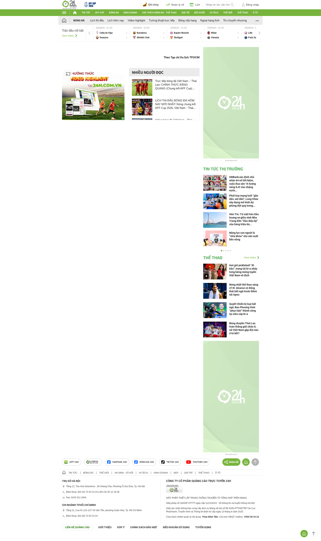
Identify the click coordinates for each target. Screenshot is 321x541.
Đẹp (176, 473)
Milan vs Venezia (222, 33)
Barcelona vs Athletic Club (148, 33)
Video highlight (136, 20)
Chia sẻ (234, 462)
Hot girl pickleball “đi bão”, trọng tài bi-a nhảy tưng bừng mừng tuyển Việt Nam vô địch (243, 270)
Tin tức (86, 12)
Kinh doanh (130, 12)
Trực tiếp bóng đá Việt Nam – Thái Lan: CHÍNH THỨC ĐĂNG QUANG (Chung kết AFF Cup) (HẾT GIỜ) (176, 84)
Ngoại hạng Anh (209, 20)
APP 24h (74, 462)
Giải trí (185, 12)
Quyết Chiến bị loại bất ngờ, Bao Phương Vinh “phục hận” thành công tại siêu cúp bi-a (242, 308)
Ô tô (255, 12)
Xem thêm (68, 35)
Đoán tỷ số (177, 4)
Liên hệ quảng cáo (77, 527)
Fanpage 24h (119, 462)
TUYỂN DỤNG (203, 527)
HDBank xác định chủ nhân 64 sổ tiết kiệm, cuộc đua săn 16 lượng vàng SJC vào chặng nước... (242, 184)
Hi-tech (214, 12)
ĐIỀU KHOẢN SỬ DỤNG (176, 527)
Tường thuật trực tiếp (162, 20)
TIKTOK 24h (172, 462)
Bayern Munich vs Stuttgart (185, 33)
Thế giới (227, 12)
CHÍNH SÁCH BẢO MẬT (143, 527)
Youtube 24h (200, 462)
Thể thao (242, 12)
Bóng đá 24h (147, 462)
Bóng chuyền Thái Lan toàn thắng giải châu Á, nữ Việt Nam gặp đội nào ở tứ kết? (243, 328)
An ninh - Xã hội (124, 473)
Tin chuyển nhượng (235, 20)
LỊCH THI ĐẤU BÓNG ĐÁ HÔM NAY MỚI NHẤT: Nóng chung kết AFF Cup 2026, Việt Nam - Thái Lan (175, 104)
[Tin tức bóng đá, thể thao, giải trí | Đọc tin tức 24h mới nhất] (69, 4)
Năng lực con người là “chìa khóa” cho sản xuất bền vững (243, 236)
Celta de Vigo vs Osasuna (111, 33)
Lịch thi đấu (97, 20)
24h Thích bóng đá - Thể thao (159, 12)
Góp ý (121, 527)
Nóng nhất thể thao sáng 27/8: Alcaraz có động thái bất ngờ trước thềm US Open (243, 289)
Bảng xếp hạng (187, 20)
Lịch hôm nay (116, 20)
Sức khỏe (199, 12)
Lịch (197, 4)
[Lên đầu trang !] (313, 533)
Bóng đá (114, 12)
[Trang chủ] (67, 20)
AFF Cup (99, 12)
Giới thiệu (104, 527)
